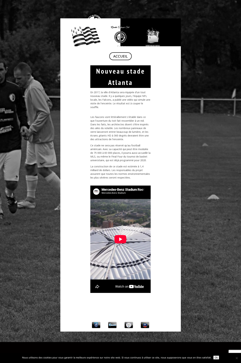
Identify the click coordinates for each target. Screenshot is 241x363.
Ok (216, 357)
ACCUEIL (120, 56)
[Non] (236, 358)
